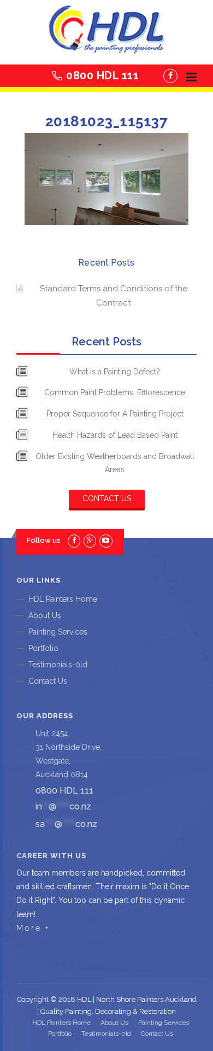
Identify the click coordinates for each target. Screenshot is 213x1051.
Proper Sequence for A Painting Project (115, 413)
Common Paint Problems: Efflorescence (114, 392)
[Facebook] (170, 76)
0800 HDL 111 (102, 75)
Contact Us (106, 498)
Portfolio (43, 648)
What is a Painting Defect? (114, 371)
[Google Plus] (90, 540)
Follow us (44, 540)
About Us (44, 615)
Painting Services (57, 631)
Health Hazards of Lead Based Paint (114, 435)
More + (33, 928)
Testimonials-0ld (57, 664)
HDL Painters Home (62, 599)
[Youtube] (105, 540)
